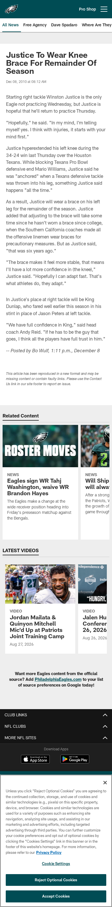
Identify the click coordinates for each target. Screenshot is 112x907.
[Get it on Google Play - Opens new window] (75, 762)
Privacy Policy (48, 852)
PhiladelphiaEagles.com (58, 679)
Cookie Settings (56, 863)
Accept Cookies (56, 896)
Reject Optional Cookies (56, 880)
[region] (56, 841)
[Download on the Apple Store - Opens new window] (35, 760)
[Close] (105, 782)
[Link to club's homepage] (11, 6)
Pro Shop (87, 9)
